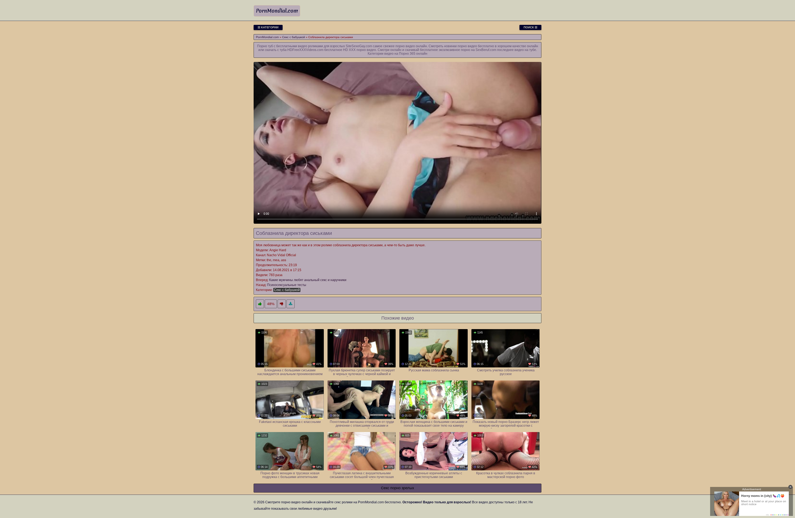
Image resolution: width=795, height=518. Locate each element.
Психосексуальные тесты (286, 285)
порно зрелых (402, 488)
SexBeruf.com (486, 50)
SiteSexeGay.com (359, 46)
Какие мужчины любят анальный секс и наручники (307, 280)
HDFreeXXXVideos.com (305, 50)
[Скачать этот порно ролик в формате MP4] (291, 304)
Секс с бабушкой (287, 290)
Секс (385, 488)
